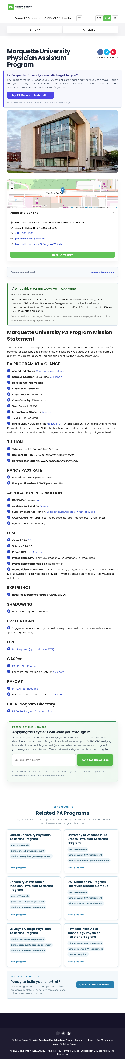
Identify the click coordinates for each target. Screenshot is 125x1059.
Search (92, 29)
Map (37, 29)
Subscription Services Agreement (97, 1050)
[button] (115, 18)
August (44, 505)
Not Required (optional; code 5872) (33, 649)
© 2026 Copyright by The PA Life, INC (27, 1050)
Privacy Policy (54, 1050)
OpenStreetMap (91, 207)
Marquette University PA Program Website (39, 244)
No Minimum (36, 551)
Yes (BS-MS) (53, 423)
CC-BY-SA (113, 207)
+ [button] (12, 183)
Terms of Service (71, 1050)
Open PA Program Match (95, 984)
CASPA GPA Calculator (58, 18)
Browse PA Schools (26, 18)
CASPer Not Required (25, 666)
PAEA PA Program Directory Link (32, 711)
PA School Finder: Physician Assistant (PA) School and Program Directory (48, 1040)
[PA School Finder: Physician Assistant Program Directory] (23, 7)
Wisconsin (56, 376)
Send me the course (95, 760)
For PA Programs (105, 1040)
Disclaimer (62, 1054)
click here (58, 671)
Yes (39, 500)
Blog (90, 1040)
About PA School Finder (64, 1044)
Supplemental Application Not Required (71, 511)
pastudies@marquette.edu (30, 238)
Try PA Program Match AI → (30, 95)
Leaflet (71, 207)
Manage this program (102, 272)
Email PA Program (62, 254)
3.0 (30, 540)
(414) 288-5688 (24, 233)
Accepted (48, 412)
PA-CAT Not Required (25, 688)
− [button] (12, 188)
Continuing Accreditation (51, 371)
